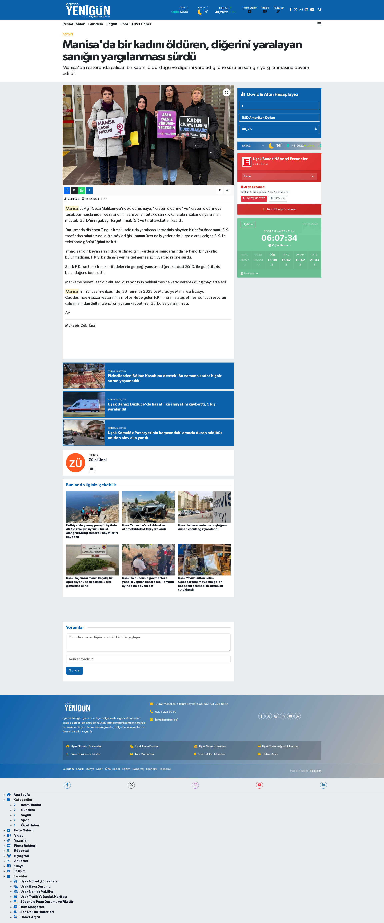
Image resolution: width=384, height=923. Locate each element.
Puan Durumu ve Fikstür (86, 754)
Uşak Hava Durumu (147, 746)
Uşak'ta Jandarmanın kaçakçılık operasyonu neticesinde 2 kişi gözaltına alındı (89, 581)
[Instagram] (276, 716)
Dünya (90, 768)
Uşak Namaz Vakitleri (212, 746)
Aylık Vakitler (251, 273)
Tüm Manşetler (144, 754)
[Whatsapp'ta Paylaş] (81, 190)
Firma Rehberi (25, 845)
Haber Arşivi (270, 754)
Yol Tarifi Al (279, 198)
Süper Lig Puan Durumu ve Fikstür (46, 901)
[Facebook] (261, 716)
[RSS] (297, 716)
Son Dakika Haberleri (211, 754)
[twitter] (131, 785)
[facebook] (67, 785)
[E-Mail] (92, 469)
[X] (268, 716)
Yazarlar (21, 840)
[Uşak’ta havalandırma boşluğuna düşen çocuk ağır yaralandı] (204, 506)
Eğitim (126, 768)
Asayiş (68, 34)
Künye (19, 866)
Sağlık (111, 24)
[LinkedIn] (283, 716)
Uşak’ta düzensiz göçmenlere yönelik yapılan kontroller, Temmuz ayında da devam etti (148, 581)
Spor (124, 24)
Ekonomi (151, 768)
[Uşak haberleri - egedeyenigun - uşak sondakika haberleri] (89, 10)
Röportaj (138, 768)
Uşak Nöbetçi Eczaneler (86, 746)
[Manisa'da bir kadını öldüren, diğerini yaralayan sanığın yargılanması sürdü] (148, 135)
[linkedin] (323, 785)
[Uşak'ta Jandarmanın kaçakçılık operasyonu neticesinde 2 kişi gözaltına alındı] (92, 559)
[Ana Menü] (319, 24)
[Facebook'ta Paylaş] (67, 190)
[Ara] (319, 10)
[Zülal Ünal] (75, 462)
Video (19, 835)
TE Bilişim (315, 770)
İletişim (19, 871)
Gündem (95, 24)
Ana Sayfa (22, 794)
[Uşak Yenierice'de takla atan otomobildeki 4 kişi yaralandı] (148, 506)
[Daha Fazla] (89, 190)
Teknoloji (165, 768)
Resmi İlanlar (74, 24)
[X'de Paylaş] (74, 190)
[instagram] (195, 785)
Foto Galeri (23, 830)
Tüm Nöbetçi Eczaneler (281, 209)
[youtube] (259, 785)
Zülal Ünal (74, 199)
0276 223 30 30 (165, 711)
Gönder (75, 670)
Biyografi (21, 856)
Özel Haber (142, 24)
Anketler (21, 861)
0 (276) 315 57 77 (255, 198)
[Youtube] (290, 716)
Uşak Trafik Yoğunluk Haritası (280, 746)
